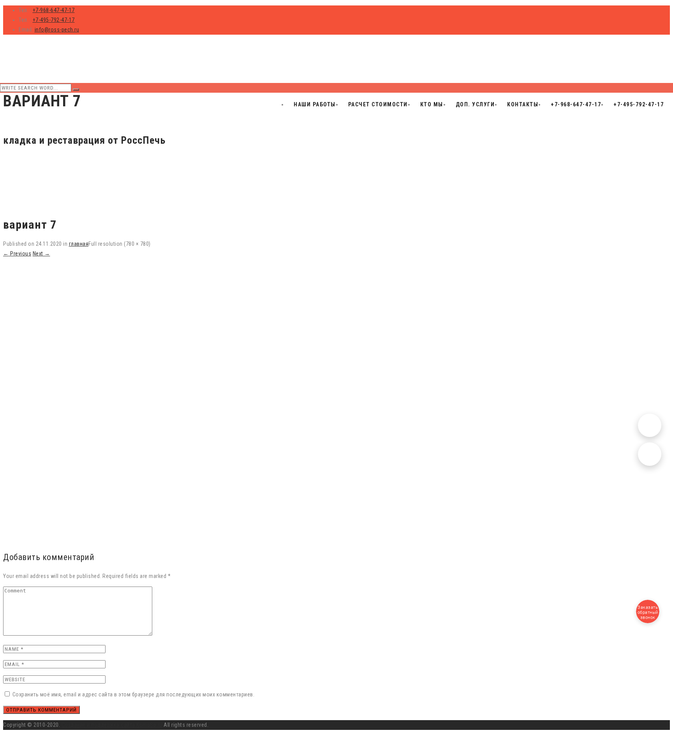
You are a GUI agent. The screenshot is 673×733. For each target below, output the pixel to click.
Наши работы (315, 104)
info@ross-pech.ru (57, 29)
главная (79, 244)
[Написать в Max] (649, 454)
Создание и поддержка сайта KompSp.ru (112, 725)
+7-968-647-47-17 (54, 10)
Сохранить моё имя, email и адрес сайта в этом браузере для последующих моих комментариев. (133, 694)
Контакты (522, 104)
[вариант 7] (144, 539)
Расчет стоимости (378, 104)
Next (41, 253)
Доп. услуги (475, 104)
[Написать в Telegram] (649, 425)
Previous (17, 253)
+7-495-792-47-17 (54, 20)
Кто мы (431, 104)
